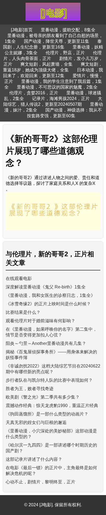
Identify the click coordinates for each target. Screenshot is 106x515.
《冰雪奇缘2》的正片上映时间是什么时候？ (48, 304)
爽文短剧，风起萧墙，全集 (46, 64)
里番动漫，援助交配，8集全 (68, 30)
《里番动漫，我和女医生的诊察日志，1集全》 (50, 295)
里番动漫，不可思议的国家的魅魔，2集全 (57, 87)
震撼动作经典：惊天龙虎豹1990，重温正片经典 (52, 405)
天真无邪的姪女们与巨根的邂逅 (36, 422)
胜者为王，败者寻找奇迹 (30, 388)
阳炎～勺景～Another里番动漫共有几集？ (46, 343)
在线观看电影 (19, 278)
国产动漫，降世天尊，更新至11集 (56, 41)
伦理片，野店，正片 (65, 52)
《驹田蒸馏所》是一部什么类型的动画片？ (47, 414)
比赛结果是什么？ (23, 312)
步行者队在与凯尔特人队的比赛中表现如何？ (49, 380)
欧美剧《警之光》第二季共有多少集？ (43, 397)
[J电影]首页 (22, 30)
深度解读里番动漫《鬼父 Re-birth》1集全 (46, 287)
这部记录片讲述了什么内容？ (34, 459)
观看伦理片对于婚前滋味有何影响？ (40, 320)
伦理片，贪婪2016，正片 (33, 93)
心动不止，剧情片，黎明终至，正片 (40, 482)
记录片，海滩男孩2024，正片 (61, 98)
